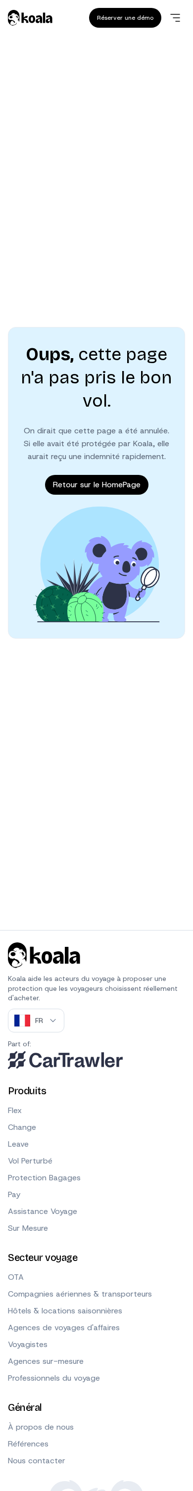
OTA (16, 1277)
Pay (14, 1194)
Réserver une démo (125, 18)
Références (28, 1444)
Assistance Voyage (42, 1211)
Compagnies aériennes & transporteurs (80, 1294)
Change (22, 1127)
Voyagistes (28, 1344)
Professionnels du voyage (54, 1378)
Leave (18, 1144)
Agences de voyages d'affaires (64, 1327)
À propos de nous (41, 1427)
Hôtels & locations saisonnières (65, 1310)
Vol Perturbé (30, 1161)
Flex (15, 1110)
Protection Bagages (44, 1177)
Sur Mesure (28, 1228)
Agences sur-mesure (46, 1361)
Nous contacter (36, 1460)
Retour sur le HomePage (97, 484)
